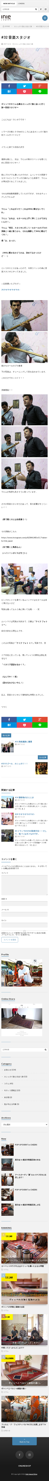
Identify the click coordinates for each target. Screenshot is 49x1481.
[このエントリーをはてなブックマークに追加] (9, 91)
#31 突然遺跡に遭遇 (23, 741)
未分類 (6, 1097)
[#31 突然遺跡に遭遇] (7, 746)
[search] (36, 9)
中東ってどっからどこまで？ (12, 1348)
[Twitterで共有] (24, 86)
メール (5, 910)
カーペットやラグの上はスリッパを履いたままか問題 (22, 1266)
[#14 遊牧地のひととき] (7, 802)
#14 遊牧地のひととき (24, 797)
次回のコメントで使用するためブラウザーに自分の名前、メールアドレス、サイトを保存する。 (24, 934)
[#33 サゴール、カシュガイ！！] (41, 768)
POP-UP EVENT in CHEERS (26, 1145)
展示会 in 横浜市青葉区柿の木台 (27, 1160)
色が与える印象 (10, 1104)
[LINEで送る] (40, 91)
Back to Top (24, 1442)
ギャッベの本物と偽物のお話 (12, 1307)
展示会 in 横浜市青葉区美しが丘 (27, 1205)
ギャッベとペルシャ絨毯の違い (13, 1388)
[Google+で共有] (40, 86)
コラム (6, 1083)
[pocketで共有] (24, 91)
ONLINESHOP (24, 1466)
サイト (4, 920)
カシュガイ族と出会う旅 (24, 44)
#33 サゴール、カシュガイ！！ (14, 763)
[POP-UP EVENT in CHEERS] (7, 1149)
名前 (4, 899)
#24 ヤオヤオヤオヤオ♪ (25, 814)
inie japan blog (31, 1474)
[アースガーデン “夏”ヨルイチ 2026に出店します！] (7, 1179)
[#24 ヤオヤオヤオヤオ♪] (7, 819)
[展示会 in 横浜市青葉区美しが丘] (7, 1209)
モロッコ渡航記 (10, 1090)
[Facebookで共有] (9, 86)
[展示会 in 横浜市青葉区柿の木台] (7, 1164)
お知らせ (7, 1070)
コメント (4, 873)
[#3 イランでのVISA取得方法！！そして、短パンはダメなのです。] (7, 835)
